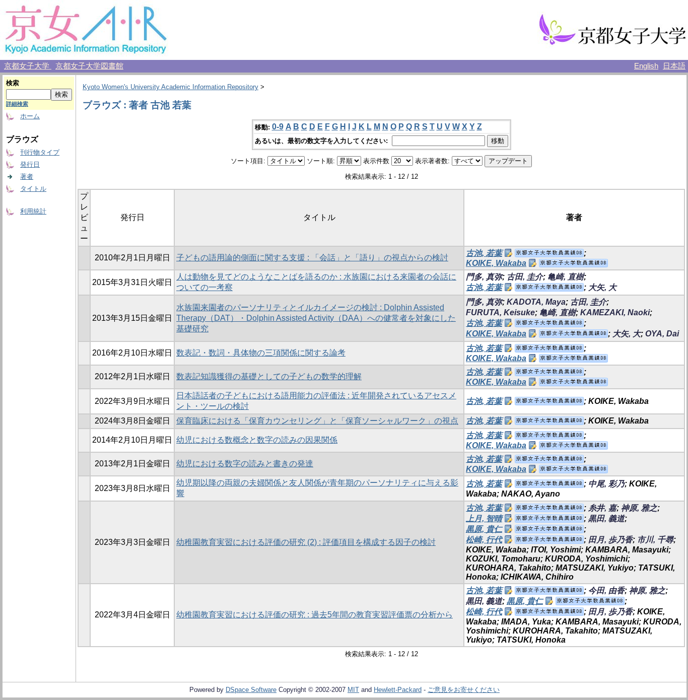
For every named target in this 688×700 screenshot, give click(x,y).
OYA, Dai (662, 333)
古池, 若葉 (484, 253)
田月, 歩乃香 (610, 539)
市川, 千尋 (655, 539)
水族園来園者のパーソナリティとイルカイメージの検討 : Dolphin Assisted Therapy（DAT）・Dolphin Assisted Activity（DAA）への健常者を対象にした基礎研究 (316, 318)
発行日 (30, 164)
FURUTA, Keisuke (500, 312)
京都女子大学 (27, 66)
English (646, 66)
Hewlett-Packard (398, 689)
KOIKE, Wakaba (496, 263)
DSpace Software (251, 689)
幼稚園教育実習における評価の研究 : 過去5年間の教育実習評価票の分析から (314, 614)
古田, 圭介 (525, 276)
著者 (26, 176)
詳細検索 (17, 104)
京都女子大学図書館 (89, 66)
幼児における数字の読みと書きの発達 (244, 463)
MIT (353, 689)
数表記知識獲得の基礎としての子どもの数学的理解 (269, 376)
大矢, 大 (602, 287)
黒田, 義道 (606, 518)
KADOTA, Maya (536, 302)
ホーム (30, 116)
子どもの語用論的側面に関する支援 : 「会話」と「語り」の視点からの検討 (312, 257)
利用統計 (33, 211)
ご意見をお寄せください (464, 689)
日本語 (674, 66)
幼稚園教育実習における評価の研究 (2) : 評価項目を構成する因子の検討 (306, 542)
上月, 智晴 (484, 518)
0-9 (278, 126)
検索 (12, 83)
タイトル (33, 188)
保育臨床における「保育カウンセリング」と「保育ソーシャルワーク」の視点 (317, 420)
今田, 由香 (606, 590)
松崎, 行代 (484, 539)
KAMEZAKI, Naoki (615, 312)
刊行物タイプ (39, 152)
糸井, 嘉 (602, 508)
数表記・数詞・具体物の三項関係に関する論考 (261, 352)
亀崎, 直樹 (565, 276)
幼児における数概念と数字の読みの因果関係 (256, 440)
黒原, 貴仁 (484, 529)
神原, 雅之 (639, 508)
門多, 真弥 (484, 276)
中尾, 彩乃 (606, 483)
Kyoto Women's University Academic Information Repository (170, 87)
